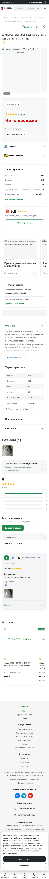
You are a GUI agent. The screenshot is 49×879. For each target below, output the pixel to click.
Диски (24, 718)
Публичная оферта (24, 783)
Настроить (24, 865)
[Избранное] (44, 2)
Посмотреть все (24, 222)
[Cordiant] (27, 26)
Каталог (24, 706)
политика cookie (10, 853)
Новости (24, 758)
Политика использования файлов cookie (24, 775)
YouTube (30, 795)
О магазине (24, 753)
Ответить (7, 605)
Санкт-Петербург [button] (8, 2)
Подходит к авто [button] (14, 419)
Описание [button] (10, 325)
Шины (24, 711)
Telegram (24, 795)
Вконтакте (17, 795)
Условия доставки (24, 733)
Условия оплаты (24, 729)
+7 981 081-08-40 (35, 2)
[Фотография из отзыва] (8, 594)
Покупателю (24, 724)
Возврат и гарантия (24, 736)
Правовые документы (24, 747)
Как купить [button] (10, 428)
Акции (24, 744)
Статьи (24, 766)
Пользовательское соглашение (24, 779)
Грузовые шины (24, 714)
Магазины (24, 762)
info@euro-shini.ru (26, 814)
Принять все (24, 859)
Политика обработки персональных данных (24, 772)
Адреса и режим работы (14, 303)
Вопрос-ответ (24, 740)
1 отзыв (21, 114)
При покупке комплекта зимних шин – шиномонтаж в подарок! (20, 265)
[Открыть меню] (45, 8)
